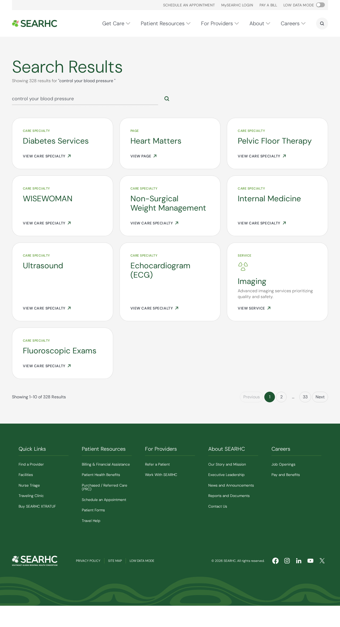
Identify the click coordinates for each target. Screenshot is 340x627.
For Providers (217, 23)
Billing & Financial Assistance (106, 464)
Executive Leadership (226, 474)
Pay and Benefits (285, 474)
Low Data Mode (142, 560)
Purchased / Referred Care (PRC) (104, 487)
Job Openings (283, 464)
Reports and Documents (229, 495)
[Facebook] (275, 561)
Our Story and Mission (227, 464)
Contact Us (217, 506)
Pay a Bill (268, 5)
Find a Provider (31, 464)
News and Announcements (231, 485)
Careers (290, 23)
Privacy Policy (88, 560)
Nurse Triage (29, 485)
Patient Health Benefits (101, 474)
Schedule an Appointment (189, 5)
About (256, 23)
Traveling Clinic (31, 495)
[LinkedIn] (299, 561)
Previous (251, 397)
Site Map (115, 560)
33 (305, 397)
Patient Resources (163, 23)
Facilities (26, 474)
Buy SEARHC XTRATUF (37, 506)
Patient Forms (93, 510)
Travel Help (91, 520)
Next (320, 397)
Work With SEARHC (161, 474)
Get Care (113, 23)
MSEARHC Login (237, 5)
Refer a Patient (157, 464)
